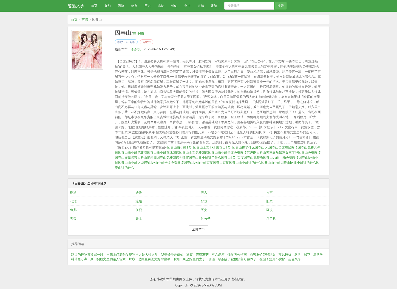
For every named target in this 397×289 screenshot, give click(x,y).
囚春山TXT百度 (232, 157)
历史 (147, 6)
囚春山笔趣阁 (147, 157)
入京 (269, 192)
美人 (204, 192)
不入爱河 (218, 254)
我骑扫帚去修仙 (172, 254)
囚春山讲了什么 (243, 147)
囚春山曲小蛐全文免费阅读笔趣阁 (232, 152)
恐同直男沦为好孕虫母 (154, 259)
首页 (94, 6)
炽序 (132, 259)
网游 (121, 6)
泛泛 (297, 254)
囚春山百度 (221, 162)
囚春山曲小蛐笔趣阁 (132, 152)
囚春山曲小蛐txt (130, 162)
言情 (201, 6)
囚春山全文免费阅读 (193, 152)
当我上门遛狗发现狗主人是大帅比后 (132, 254)
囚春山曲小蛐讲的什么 (245, 162)
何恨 (139, 210)
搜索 (280, 6)
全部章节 (198, 229)
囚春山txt (262, 147)
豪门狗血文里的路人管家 (108, 259)
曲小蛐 (138, 33)
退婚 (139, 201)
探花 (307, 254)
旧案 (269, 201)
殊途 (73, 192)
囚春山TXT (224, 147)
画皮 (269, 210)
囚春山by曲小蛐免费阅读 (281, 157)
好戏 (204, 201)
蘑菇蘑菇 (202, 254)
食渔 (211, 259)
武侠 (161, 6)
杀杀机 (136, 49)
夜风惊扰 (284, 254)
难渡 (189, 254)
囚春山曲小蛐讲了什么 (205, 157)
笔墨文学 (76, 5)
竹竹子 (205, 218)
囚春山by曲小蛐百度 (198, 162)
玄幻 (107, 6)
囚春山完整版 (253, 157)
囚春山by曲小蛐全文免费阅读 (163, 162)
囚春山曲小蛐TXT (180, 147)
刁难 (73, 201)
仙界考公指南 (237, 254)
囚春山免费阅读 (309, 152)
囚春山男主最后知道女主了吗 (277, 152)
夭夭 (73, 218)
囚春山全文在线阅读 (283, 147)
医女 (204, 210)
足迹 (214, 6)
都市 (134, 6)
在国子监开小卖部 (272, 259)
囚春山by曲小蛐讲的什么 (298, 162)
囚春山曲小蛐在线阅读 (163, 152)
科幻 (174, 6)
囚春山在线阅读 (126, 157)
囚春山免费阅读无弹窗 (173, 157)
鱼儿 (73, 210)
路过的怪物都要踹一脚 (87, 254)
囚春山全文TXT (204, 147)
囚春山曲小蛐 (271, 162)
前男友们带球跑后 (262, 254)
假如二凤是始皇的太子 (189, 259)
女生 (187, 6)
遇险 (139, 192)
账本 (139, 218)
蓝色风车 (294, 259)
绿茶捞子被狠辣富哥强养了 (237, 259)
